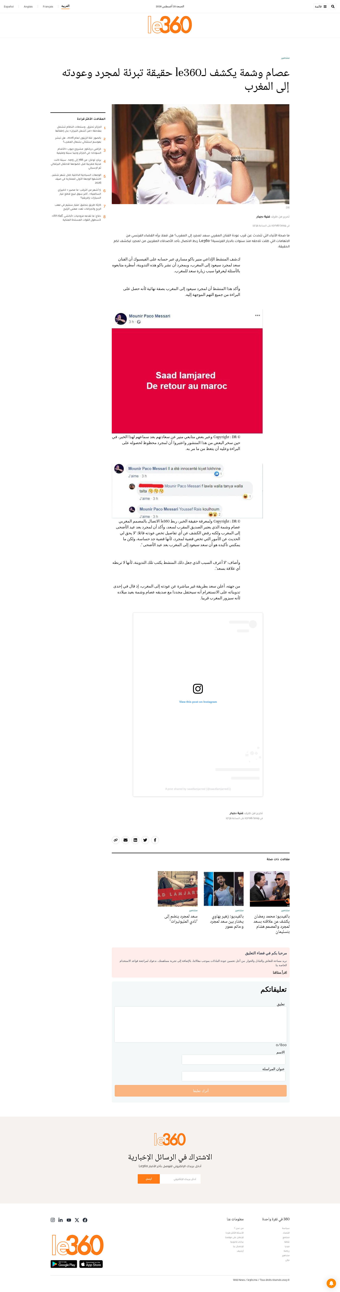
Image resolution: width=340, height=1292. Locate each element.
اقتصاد (286, 1232)
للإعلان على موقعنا (234, 1237)
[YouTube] (69, 1219)
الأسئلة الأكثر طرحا (235, 1232)
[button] (331, 1283)
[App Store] (91, 1263)
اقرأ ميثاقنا (280, 972)
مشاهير (285, 58)
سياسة (286, 1228)
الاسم (280, 1052)
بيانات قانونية (237, 1241)
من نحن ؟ (239, 1228)
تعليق (281, 1004)
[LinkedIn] (60, 1219)
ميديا (287, 1246)
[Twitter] (77, 1219)
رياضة (287, 1250)
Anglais (28, 6)
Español (9, 6)
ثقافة (287, 1241)
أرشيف (240, 1250)
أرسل (149, 1178)
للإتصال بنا (238, 1246)
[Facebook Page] (85, 1219)
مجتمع (286, 1237)
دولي (287, 1260)
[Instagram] (52, 1219)
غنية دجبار (263, 216)
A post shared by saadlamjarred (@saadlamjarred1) (198, 788)
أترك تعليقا (201, 1091)
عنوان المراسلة (273, 1069)
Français (48, 6)
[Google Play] (63, 1263)
